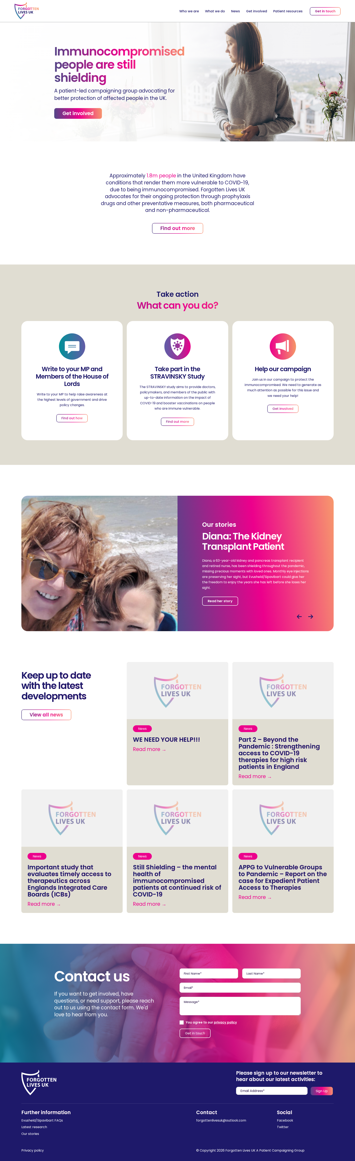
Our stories (30, 1133)
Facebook (285, 1120)
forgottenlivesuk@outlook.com (221, 1120)
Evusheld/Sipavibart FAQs (42, 1120)
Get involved (256, 11)
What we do (215, 11)
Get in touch (325, 11)
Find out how (72, 418)
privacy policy (225, 1022)
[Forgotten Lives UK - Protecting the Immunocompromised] (26, 10)
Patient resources (288, 11)
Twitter (283, 1127)
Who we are (189, 11)
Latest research (34, 1127)
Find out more (177, 228)
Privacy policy (32, 1150)
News (235, 11)
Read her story (220, 601)
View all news (46, 714)
